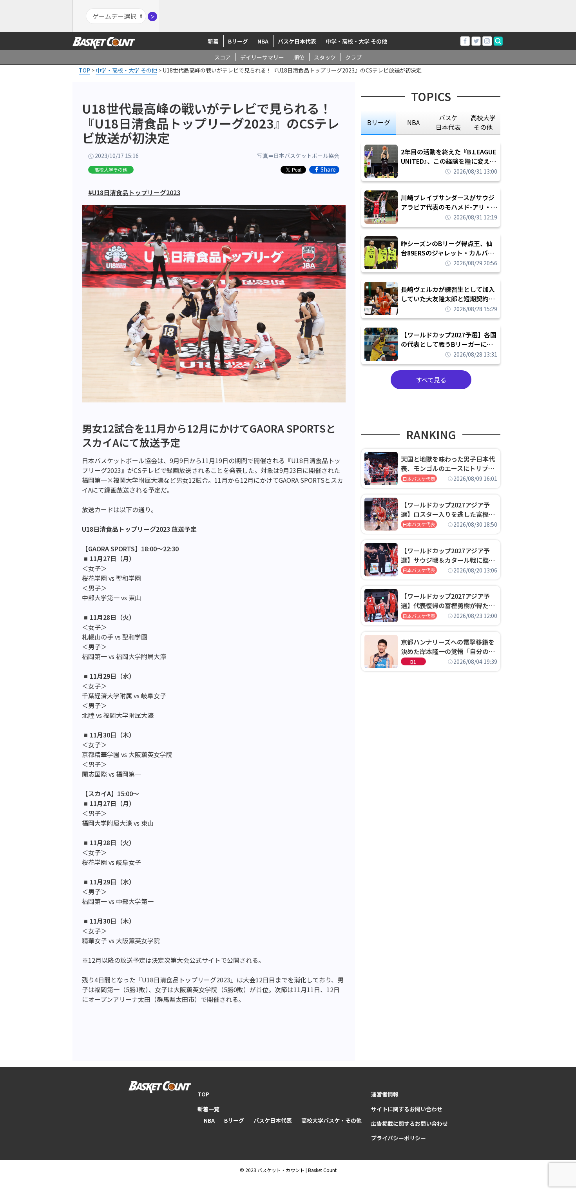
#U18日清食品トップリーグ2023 (134, 192)
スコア (222, 57)
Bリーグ (238, 41)
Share (328, 170)
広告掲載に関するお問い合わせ (409, 1123)
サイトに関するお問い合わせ (406, 1109)
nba (413, 122)
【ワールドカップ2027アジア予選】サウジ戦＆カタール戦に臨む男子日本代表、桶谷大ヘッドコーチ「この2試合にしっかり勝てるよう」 (448, 555)
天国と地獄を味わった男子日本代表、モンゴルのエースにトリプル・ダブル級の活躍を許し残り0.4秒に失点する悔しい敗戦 (449, 463)
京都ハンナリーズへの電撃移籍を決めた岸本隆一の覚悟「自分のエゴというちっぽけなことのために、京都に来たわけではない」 (448, 646)
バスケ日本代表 (297, 41)
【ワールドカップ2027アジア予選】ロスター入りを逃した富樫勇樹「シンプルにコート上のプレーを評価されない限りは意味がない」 (448, 509)
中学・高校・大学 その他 (356, 41)
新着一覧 (208, 1109)
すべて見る (431, 379)
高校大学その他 (110, 169)
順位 (298, 57)
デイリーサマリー (262, 57)
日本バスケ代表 (418, 478)
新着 (213, 41)
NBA (262, 41)
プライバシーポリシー (398, 1138)
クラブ (353, 57)
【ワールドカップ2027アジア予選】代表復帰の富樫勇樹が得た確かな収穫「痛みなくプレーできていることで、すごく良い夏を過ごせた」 (448, 600)
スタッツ (325, 57)
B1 (413, 661)
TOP (203, 1094)
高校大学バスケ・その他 (331, 1120)
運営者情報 (384, 1094)
